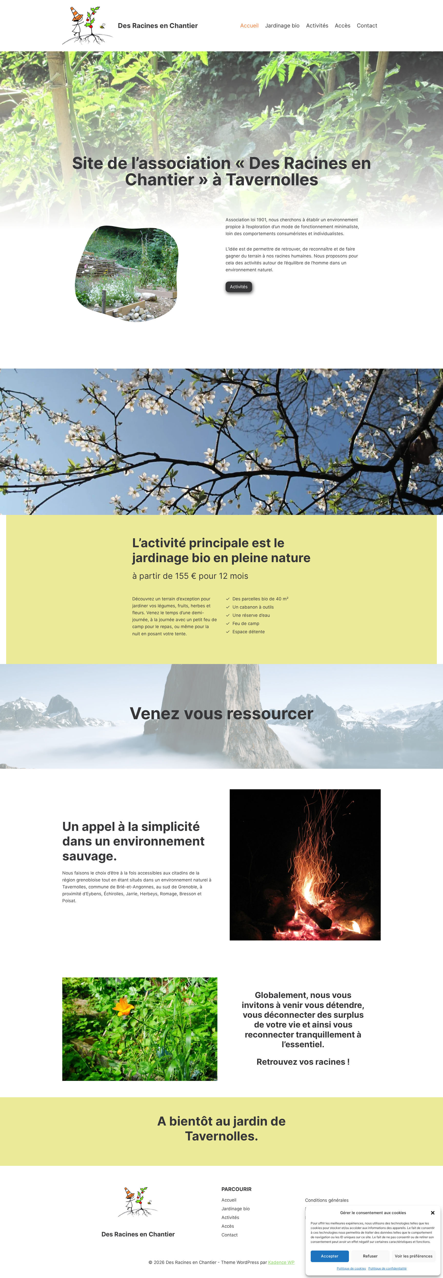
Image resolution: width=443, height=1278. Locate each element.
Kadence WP (281, 1262)
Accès (342, 25)
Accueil (249, 25)
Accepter (329, 1256)
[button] (432, 1212)
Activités (317, 25)
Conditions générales (327, 1200)
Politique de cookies (351, 1268)
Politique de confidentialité (387, 1268)
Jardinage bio (282, 25)
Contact (367, 25)
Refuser (370, 1256)
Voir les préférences (413, 1256)
